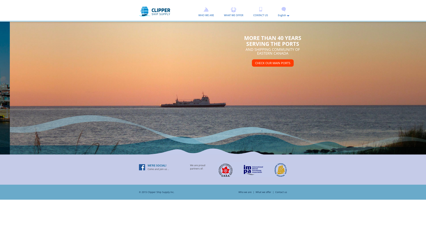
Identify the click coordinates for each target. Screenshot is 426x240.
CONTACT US (260, 15)
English (282, 15)
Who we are (245, 192)
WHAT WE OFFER (233, 15)
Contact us (281, 192)
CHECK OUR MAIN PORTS (263, 63)
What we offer (263, 192)
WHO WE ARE (206, 15)
